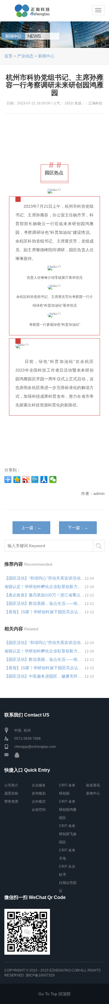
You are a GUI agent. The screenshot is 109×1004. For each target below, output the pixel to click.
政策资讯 (93, 785)
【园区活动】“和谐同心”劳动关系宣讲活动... (44, 578)
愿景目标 (11, 793)
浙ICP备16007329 (40, 975)
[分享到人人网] (44, 479)
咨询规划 (39, 793)
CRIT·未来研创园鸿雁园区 (67, 809)
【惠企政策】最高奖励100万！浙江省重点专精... (44, 595)
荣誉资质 (11, 801)
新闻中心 (46, 56)
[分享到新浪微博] (26, 479)
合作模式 (39, 801)
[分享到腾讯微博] (35, 479)
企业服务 (39, 785)
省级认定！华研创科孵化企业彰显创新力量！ (44, 586)
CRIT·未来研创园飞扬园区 (67, 834)
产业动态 (25, 56)
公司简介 (11, 785)
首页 (8, 56)
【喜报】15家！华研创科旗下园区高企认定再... (44, 611)
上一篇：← (31, 527)
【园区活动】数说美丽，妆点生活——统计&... (44, 603)
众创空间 (39, 810)
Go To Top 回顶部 (54, 994)
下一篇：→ (78, 527)
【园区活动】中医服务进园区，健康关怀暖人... (44, 676)
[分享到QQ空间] (17, 479)
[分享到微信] (53, 479)
